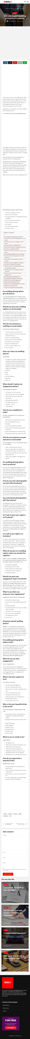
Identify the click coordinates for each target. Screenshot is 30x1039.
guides (20, 814)
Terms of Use (6, 1008)
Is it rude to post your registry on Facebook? (14, 262)
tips (10, 816)
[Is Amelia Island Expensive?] (15, 938)
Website (4, 862)
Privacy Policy (6, 1005)
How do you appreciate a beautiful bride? (14, 287)
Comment (5, 835)
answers (10, 814)
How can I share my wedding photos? (13, 245)
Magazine (15, 13)
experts (15, 814)
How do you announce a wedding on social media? (13, 242)
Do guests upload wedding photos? (12, 276)
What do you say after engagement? (13, 280)
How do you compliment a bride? (12, 249)
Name (4, 852)
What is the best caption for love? (12, 282)
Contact (4, 1011)
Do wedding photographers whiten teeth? (14, 278)
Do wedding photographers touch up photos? (15, 254)
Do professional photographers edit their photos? (14, 260)
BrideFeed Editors (12, 21)
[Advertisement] (15, 43)
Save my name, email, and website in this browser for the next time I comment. (14, 870)
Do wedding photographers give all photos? (13, 236)
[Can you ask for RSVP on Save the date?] (15, 892)
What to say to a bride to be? (11, 285)
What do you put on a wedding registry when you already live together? (14, 267)
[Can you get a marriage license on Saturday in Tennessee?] (15, 915)
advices (5, 814)
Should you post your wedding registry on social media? (15, 239)
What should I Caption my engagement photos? (15, 247)
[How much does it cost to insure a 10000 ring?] (15, 960)
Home (7, 8)
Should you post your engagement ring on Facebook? (14, 270)
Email (4, 857)
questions (5, 816)
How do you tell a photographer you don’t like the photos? (14, 256)
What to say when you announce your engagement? (13, 274)
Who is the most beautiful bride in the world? (15, 283)
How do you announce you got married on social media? (15, 251)
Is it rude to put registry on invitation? (13, 264)
